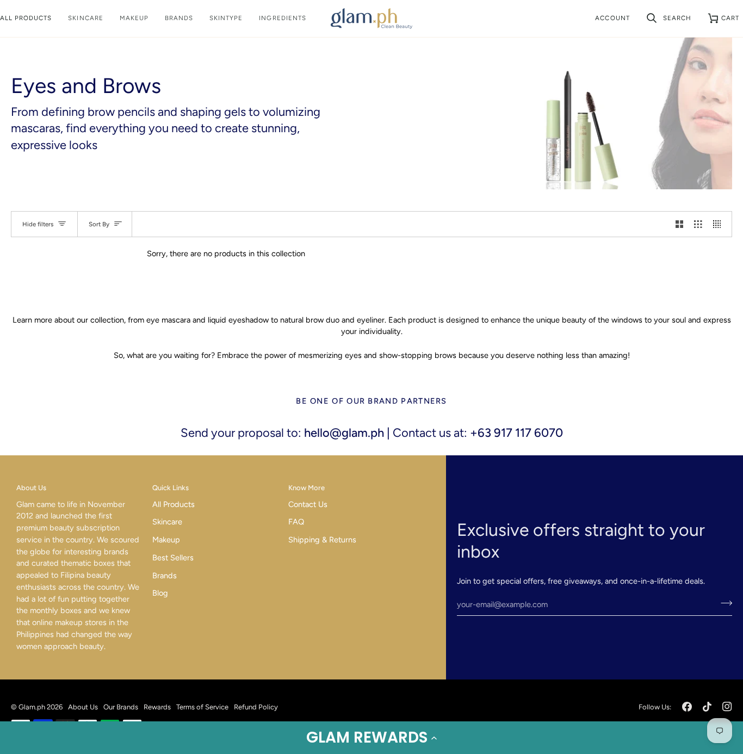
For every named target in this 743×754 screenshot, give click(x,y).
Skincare (167, 522)
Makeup (166, 540)
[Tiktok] (707, 707)
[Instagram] (727, 707)
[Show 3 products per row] (698, 224)
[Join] (723, 602)
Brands (164, 575)
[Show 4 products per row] (720, 224)
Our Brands (120, 707)
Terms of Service (202, 707)
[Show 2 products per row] (679, 224)
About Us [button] (31, 488)
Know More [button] (306, 488)
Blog (160, 593)
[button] (371, 737)
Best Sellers (173, 558)
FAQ (296, 522)
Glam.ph (31, 707)
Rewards (157, 707)
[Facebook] (687, 707)
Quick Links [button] (170, 488)
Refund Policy (256, 707)
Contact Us (307, 504)
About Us (83, 707)
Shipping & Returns (322, 540)
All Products (173, 504)
